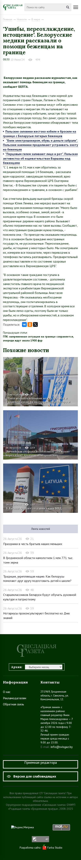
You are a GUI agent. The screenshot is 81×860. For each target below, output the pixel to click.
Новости (22, 19)
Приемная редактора (40, 762)
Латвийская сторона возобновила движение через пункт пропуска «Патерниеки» (38, 453)
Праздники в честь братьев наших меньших (32, 544)
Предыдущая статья (15, 332)
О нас (6, 692)
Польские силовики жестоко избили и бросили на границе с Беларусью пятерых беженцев (39, 133)
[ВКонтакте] (24, 324)
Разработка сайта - (31, 847)
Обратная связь (13, 704)
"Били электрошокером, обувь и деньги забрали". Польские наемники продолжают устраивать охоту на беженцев (40, 144)
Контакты (50, 682)
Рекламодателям (14, 698)
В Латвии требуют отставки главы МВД (34, 508)
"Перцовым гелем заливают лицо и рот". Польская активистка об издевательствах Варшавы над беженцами (40, 158)
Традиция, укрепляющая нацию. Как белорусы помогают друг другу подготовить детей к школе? (37, 578)
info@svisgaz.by (62, 747)
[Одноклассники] (30, 324)
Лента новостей (40, 529)
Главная (7, 19)
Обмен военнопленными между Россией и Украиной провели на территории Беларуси (38, 400)
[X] (35, 324)
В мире (35, 19)
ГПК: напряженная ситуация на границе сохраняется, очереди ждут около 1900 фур (38, 338)
